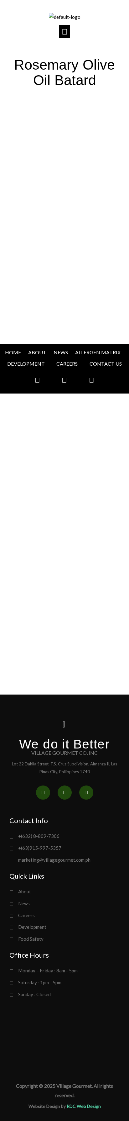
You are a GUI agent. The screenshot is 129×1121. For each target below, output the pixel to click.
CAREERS (67, 364)
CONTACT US (106, 364)
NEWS (61, 352)
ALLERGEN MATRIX (98, 352)
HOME (13, 352)
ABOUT (37, 352)
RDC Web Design (84, 1106)
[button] (64, 31)
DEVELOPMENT (26, 364)
